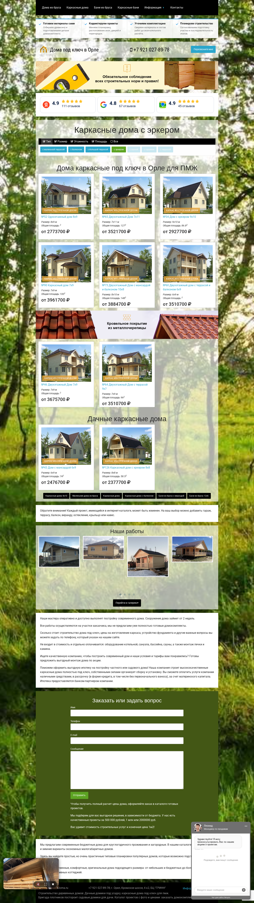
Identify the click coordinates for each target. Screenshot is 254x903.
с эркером (119, 149)
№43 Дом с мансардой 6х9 (58, 467)
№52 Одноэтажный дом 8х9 (59, 216)
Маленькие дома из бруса (85, 496)
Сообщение (76, 748)
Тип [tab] (48, 141)
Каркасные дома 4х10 (56, 496)
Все (115, 141)
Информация (152, 7)
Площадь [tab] (100, 141)
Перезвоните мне (203, 49)
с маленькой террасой (54, 149)
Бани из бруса (103, 7)
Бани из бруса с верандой (171, 496)
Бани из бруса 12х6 (199, 496)
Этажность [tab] (80, 141)
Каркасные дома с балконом (139, 496)
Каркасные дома (77, 7)
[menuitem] (51, 7)
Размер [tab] (62, 141)
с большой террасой (98, 149)
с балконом (76, 149)
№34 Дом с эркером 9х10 (179, 216)
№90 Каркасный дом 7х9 (57, 285)
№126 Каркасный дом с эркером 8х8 (126, 467)
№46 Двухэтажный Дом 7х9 (59, 384)
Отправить (79, 795)
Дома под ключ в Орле (74, 50)
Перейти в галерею (127, 602)
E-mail (73, 735)
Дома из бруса (51, 7)
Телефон (75, 721)
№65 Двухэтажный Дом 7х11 (121, 216)
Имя (72, 707)
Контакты (176, 7)
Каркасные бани (128, 7)
